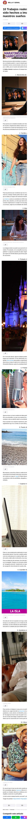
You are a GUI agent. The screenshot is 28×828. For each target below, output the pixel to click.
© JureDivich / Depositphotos (8, 466)
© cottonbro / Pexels (7, 703)
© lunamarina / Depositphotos (19, 615)
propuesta (21, 711)
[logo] (11, 2)
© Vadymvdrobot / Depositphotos (9, 116)
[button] (9, 23)
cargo (16, 476)
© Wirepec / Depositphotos (8, 615)
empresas (18, 790)
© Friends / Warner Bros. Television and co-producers (13, 242)
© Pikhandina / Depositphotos (9, 409)
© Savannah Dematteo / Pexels (9, 187)
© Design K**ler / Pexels (7, 782)
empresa (6, 199)
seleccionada (10, 360)
